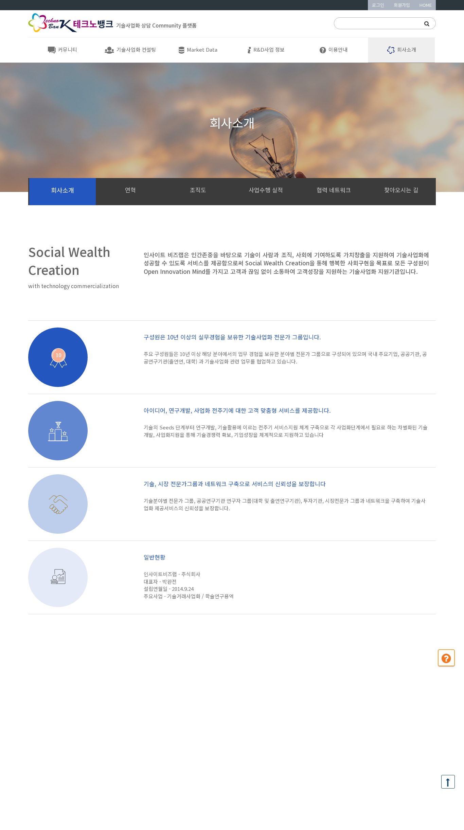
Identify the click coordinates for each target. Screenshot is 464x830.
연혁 (130, 190)
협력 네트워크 (334, 190)
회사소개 (62, 190)
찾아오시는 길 (401, 190)
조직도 (198, 190)
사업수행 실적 (266, 190)
